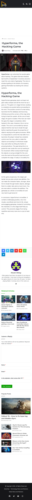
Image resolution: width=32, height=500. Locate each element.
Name (3, 365)
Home (5, 38)
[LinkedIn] (12, 250)
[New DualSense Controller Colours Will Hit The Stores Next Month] (24, 317)
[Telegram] (3, 254)
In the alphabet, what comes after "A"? (12, 378)
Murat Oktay (7, 50)
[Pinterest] (16, 250)
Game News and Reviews (16, 491)
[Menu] (30, 5)
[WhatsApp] (24, 250)
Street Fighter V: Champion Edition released (7, 306)
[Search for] (27, 5)
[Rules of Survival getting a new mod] (8, 317)
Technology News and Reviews (19, 489)
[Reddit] (20, 250)
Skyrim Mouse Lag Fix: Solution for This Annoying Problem (21, 426)
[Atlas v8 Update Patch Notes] (24, 299)
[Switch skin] (23, 5)
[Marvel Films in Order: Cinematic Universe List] (6, 436)
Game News (11, 38)
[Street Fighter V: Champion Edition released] (8, 299)
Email (3, 371)
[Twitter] (7, 250)
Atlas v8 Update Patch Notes (22, 305)
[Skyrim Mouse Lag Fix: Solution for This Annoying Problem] (6, 427)
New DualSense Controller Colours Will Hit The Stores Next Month (23, 325)
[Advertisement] (16, 22)
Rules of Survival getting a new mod (7, 323)
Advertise (6, 489)
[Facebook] (3, 250)
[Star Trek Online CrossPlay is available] (6, 449)
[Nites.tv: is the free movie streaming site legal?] (6, 443)
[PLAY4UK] (5, 4)
